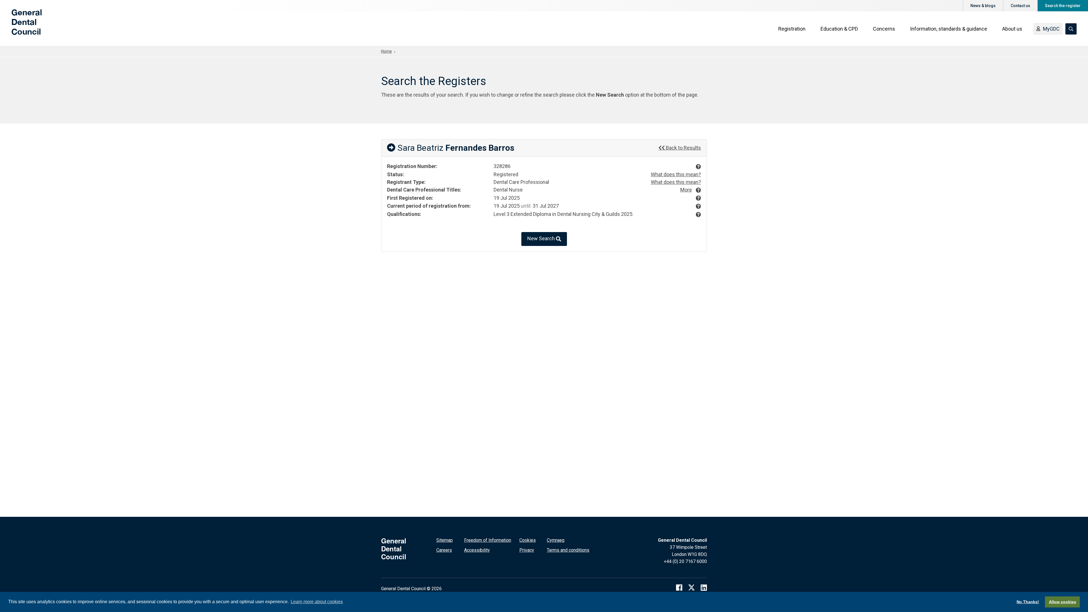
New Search (541, 238)
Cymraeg (555, 540)
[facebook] (679, 587)
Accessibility (477, 550)
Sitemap (444, 540)
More (686, 190)
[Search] (1071, 29)
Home (386, 51)
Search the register (1063, 5)
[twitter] (691, 587)
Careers (444, 550)
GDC (20, 26)
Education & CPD (839, 29)
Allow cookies (1062, 602)
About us (1012, 29)
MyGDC (1051, 29)
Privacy (526, 550)
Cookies (527, 540)
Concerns (884, 29)
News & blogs (983, 5)
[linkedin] (704, 587)
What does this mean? (676, 174)
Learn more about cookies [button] (317, 601)
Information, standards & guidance (948, 29)
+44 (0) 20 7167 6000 (685, 561)
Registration (792, 29)
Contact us (1020, 5)
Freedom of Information (487, 540)
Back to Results (683, 148)
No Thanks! (1028, 602)
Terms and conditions (568, 550)
